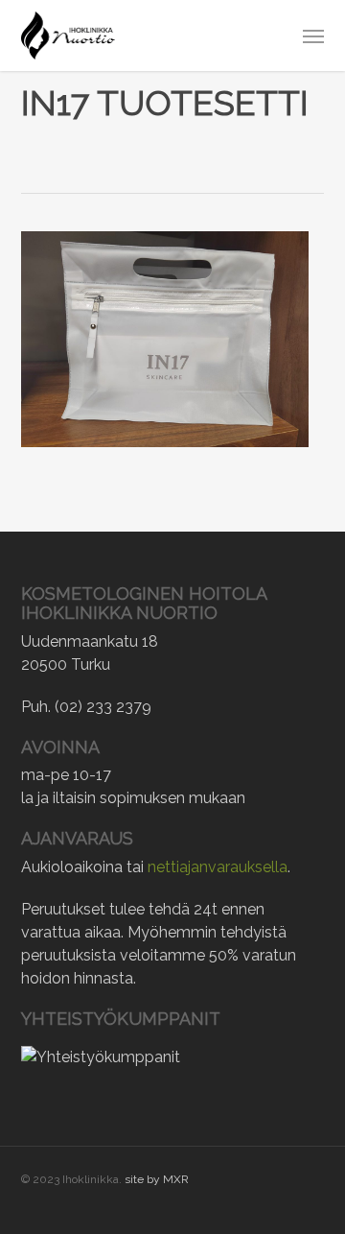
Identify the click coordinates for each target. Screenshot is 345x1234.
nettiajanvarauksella (218, 867)
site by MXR (157, 1179)
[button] (313, 35)
